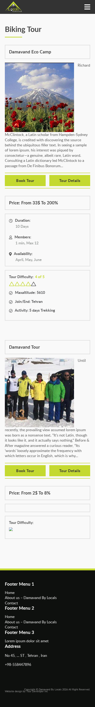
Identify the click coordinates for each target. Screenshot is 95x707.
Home (10, 592)
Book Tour (25, 180)
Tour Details (69, 180)
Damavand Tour (24, 347)
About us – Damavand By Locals (31, 597)
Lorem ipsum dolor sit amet (27, 640)
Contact (11, 603)
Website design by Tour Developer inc (26, 691)
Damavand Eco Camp (30, 52)
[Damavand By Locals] (13, 7)
